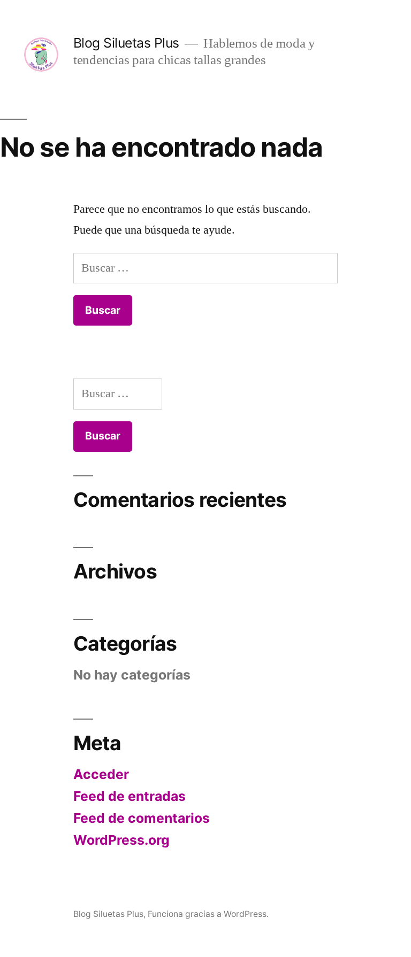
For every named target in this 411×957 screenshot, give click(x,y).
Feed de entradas (129, 796)
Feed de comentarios (141, 818)
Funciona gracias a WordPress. (208, 914)
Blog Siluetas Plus (126, 43)
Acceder (101, 774)
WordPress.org (121, 840)
